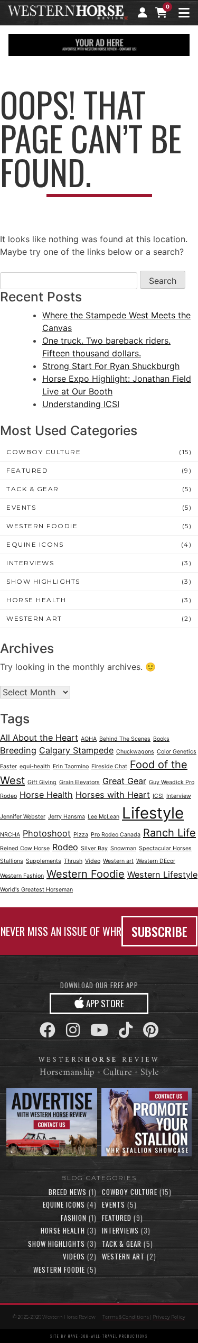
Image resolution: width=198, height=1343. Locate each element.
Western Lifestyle (162, 874)
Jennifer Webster (22, 816)
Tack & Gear (32, 489)
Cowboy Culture (43, 452)
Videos (74, 1256)
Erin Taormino (71, 766)
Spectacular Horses (165, 848)
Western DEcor (155, 861)
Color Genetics (176, 751)
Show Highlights (43, 581)
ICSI (158, 796)
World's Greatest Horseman (36, 889)
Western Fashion (22, 875)
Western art (118, 861)
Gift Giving (41, 782)
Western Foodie (42, 526)
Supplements (43, 861)
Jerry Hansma (66, 816)
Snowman (123, 848)
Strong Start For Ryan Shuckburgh (111, 366)
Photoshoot (47, 833)
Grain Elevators (79, 782)
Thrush (73, 861)
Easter (8, 766)
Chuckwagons (135, 751)
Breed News (68, 1191)
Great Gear (124, 781)
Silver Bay (94, 848)
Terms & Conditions (125, 1317)
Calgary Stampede (76, 750)
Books (161, 738)
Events (21, 507)
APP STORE (104, 1003)
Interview (178, 796)
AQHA (89, 738)
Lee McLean (103, 816)
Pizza (80, 834)
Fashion (74, 1217)
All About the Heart (39, 737)
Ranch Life (169, 832)
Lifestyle (153, 813)
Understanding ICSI (80, 404)
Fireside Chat (109, 766)
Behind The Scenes (124, 738)
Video (92, 861)
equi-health (35, 766)
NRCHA (10, 834)
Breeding (18, 750)
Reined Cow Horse (25, 848)
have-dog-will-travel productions (108, 1336)
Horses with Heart (113, 794)
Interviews (30, 563)
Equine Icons (34, 544)
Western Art (34, 618)
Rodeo (65, 847)
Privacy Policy (169, 1317)
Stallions (11, 861)
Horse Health (36, 600)
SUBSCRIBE (159, 931)
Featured (27, 470)
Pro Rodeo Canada (115, 834)
